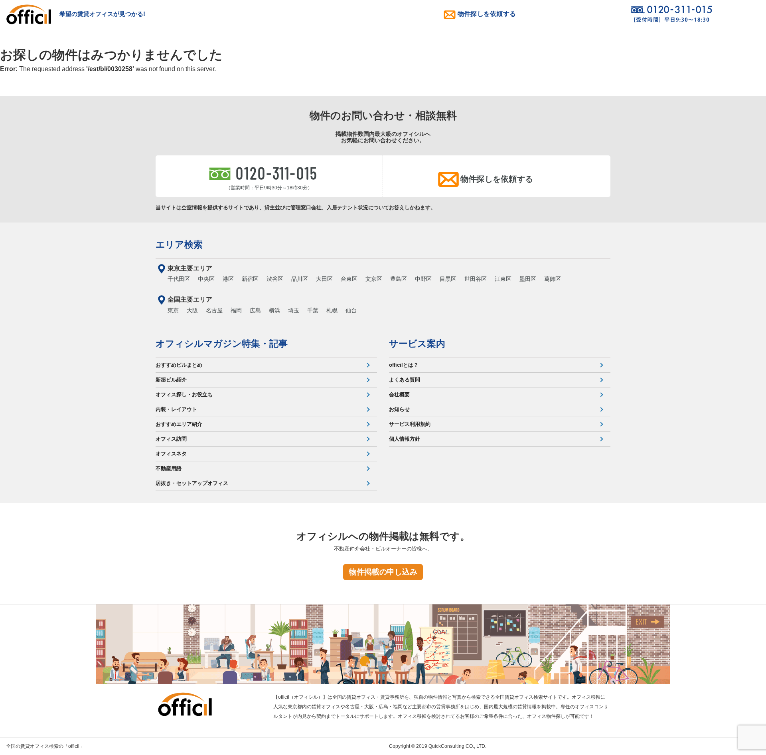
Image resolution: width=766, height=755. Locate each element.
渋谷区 (275, 279)
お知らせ (399, 409)
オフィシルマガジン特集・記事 (222, 343)
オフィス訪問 (171, 439)
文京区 (373, 279)
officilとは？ (404, 365)
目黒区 (448, 279)
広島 (255, 310)
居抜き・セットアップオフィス (192, 483)
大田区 (324, 279)
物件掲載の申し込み (383, 572)
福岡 (236, 310)
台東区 (349, 279)
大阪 (192, 310)
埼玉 (293, 310)
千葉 (312, 310)
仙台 (351, 310)
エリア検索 (179, 244)
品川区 (299, 279)
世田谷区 (475, 279)
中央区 (206, 279)
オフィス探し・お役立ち (184, 394)
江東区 (503, 279)
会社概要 (399, 394)
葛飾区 (552, 279)
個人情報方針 (404, 439)
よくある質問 (404, 380)
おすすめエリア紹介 (179, 424)
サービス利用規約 (409, 424)
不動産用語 (169, 468)
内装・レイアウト (176, 409)
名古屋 (214, 310)
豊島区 (398, 279)
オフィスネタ (171, 454)
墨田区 (527, 279)
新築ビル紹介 (171, 380)
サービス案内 (417, 343)
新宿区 (250, 279)
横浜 (274, 310)
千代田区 (179, 279)
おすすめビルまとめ (179, 365)
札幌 (332, 310)
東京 (173, 310)
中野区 (423, 279)
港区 (228, 279)
